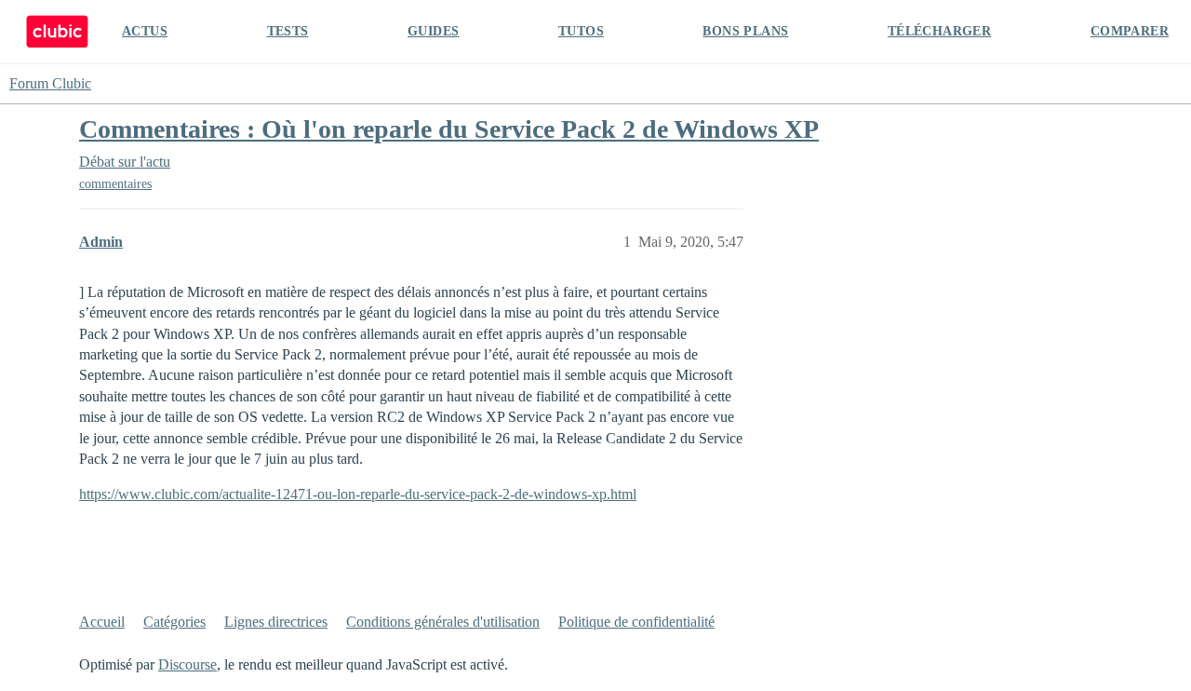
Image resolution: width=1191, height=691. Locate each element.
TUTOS (581, 31)
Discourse (187, 664)
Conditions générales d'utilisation (443, 622)
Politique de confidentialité (636, 622)
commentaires (115, 184)
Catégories (174, 622)
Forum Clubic (50, 83)
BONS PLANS (745, 31)
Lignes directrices (276, 622)
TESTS (288, 31)
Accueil (102, 622)
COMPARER (1130, 31)
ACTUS (144, 31)
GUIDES (433, 31)
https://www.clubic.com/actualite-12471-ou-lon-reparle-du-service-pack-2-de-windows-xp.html (357, 494)
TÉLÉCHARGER (939, 31)
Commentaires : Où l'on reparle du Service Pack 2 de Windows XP (449, 129)
